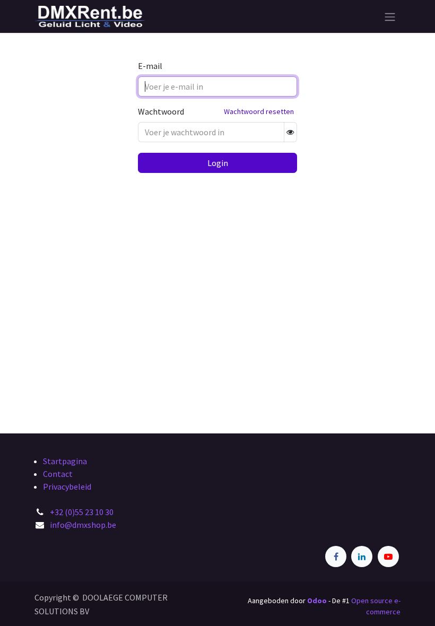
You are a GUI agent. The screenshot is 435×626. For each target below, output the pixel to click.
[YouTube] (388, 556)
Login (217, 163)
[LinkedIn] (361, 556)
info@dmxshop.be (83, 524)
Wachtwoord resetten (259, 111)
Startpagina (65, 461)
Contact (58, 473)
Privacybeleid (67, 486)
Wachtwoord (161, 111)
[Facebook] (335, 556)
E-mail (150, 65)
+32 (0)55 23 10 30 (82, 512)
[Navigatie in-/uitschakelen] (390, 16)
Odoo (317, 600)
